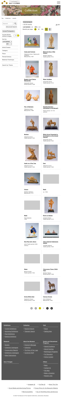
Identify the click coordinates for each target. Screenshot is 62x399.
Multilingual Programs (51, 351)
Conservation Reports (11, 350)
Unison (26, 189)
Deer (44, 163)
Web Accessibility (27, 391)
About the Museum (29, 341)
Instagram (31, 384)
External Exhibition (10, 336)
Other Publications (10, 355)
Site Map (47, 370)
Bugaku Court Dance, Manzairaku (30, 80)
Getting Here (48, 331)
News (45, 365)
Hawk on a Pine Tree (30, 163)
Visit (44, 325)
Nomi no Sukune (48, 215)
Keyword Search (29, 328)
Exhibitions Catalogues (12, 353)
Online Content (48, 357)
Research (6, 341)
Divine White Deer (29, 296)
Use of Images (8, 362)
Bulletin (7, 345)
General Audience (49, 346)
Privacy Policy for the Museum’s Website (46, 388)
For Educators (48, 354)
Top (2, 18)
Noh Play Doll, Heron (30, 241)
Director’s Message (30, 345)
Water (26, 269)
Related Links (48, 376)
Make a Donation (49, 373)
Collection (8, 18)
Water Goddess (47, 79)
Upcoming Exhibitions (11, 331)
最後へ (51, 308)
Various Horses (47, 296)
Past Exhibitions (10, 334)
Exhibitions (7, 325)
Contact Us (47, 368)
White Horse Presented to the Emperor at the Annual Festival (50, 136)
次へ (47, 308)
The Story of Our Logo (31, 350)
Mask (44, 189)
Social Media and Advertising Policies (20, 388)
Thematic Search (30, 331)
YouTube (41, 384)
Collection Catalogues (11, 347)
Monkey (26, 134)
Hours (46, 328)
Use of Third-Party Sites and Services (47, 391)
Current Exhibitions (10, 328)
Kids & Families (49, 349)
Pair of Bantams (28, 106)
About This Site (53, 384)
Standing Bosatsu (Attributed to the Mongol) (50, 107)
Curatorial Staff (29, 353)
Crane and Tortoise (29, 52)
